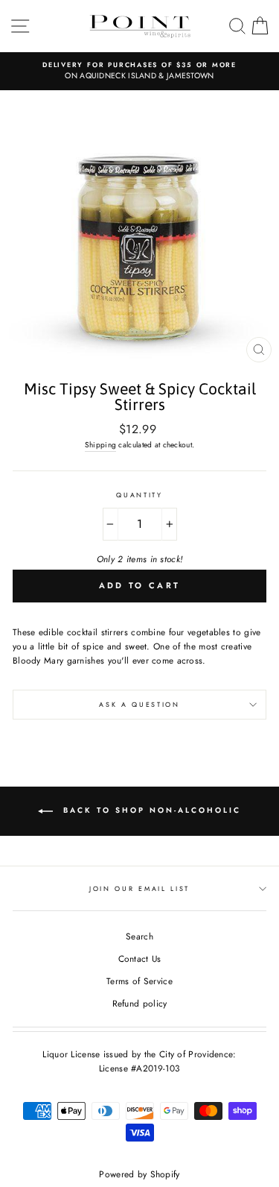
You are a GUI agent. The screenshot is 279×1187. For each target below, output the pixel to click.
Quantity (139, 495)
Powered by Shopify (139, 1174)
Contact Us (139, 958)
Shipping (100, 444)
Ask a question (139, 704)
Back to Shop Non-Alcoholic (150, 810)
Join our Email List (139, 888)
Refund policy (139, 1003)
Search (139, 936)
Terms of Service (139, 981)
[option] (139, 71)
